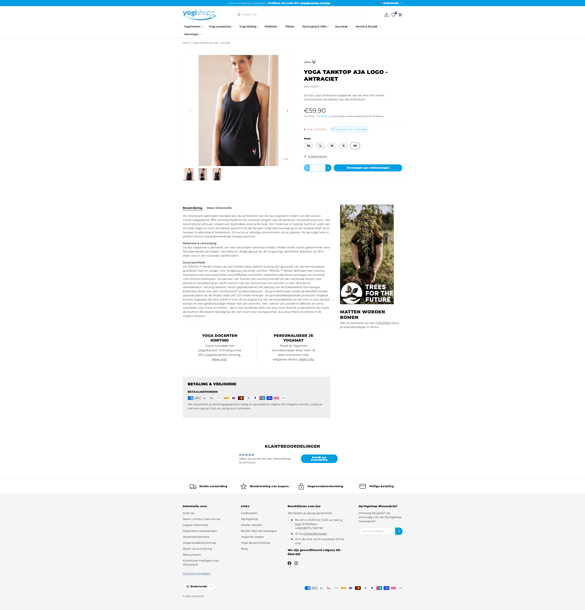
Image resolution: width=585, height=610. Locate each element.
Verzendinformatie (196, 537)
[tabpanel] (256, 266)
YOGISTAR (383, 323)
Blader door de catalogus (259, 531)
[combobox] (300, 14)
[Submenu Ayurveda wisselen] (350, 26)
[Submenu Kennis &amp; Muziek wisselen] (379, 26)
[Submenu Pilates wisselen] (296, 26)
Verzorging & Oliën (314, 26)
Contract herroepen (197, 573)
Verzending (323, 116)
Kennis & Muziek (367, 26)
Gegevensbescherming (199, 542)
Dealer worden (251, 525)
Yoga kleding (247, 26)
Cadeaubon (249, 513)
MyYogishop (249, 519)
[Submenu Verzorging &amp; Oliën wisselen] (329, 26)
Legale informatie (195, 525)
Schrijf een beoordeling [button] (319, 458)
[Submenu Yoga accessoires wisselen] (233, 26)
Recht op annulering (197, 548)
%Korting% (191, 34)
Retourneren (192, 554)
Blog (244, 548)
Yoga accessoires (220, 26)
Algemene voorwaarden (200, 531)
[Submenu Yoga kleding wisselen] (258, 26)
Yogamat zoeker (252, 537)
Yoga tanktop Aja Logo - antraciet (211, 43)
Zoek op (188, 513)
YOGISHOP (197, 596)
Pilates (289, 26)
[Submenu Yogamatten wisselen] (203, 26)
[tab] (192, 207)
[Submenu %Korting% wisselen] (200, 34)
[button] (400, 14)
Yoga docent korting (255, 542)
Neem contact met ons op (201, 519)
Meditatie (270, 26)
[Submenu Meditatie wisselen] (279, 26)
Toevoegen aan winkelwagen (368, 167)
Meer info (219, 359)
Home (186, 43)
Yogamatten (192, 26)
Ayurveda (341, 26)
